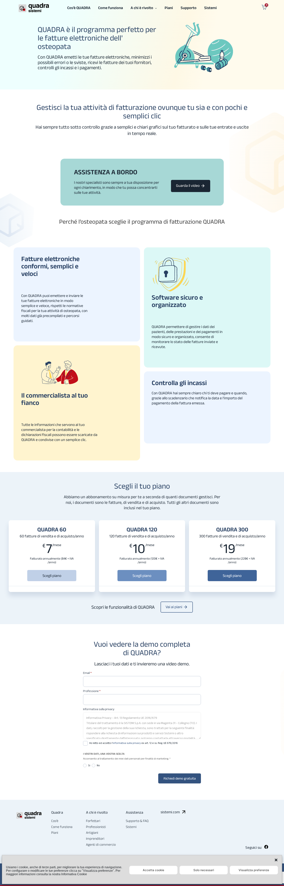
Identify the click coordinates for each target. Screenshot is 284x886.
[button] (276, 860)
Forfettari (93, 821)
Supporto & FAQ (137, 821)
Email (87, 672)
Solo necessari (203, 870)
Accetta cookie (153, 870)
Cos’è (54, 821)
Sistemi (131, 827)
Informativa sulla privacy (98, 709)
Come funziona (61, 827)
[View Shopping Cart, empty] (263, 7)
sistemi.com (170, 812)
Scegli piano (52, 575)
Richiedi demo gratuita (179, 778)
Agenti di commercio (101, 844)
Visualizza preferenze (254, 870)
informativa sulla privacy (127, 742)
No (98, 765)
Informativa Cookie (74, 874)
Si (89, 765)
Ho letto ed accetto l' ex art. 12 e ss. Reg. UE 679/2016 (133, 742)
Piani (54, 833)
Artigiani (92, 833)
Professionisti (96, 827)
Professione (91, 691)
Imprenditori (95, 838)
